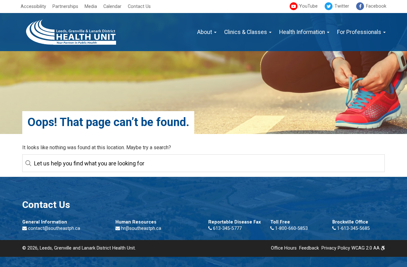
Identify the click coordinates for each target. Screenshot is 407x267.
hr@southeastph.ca (141, 228)
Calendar (112, 6)
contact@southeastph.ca (54, 228)
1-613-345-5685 (353, 228)
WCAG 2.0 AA (366, 248)
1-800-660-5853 (291, 228)
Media (91, 6)
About (205, 32)
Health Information (302, 32)
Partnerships (65, 6)
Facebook (375, 6)
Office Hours (284, 248)
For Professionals (360, 32)
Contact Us (139, 6)
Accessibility (33, 6)
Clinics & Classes (246, 32)
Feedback (309, 248)
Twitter (341, 6)
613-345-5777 (227, 228)
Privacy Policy (335, 248)
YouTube (308, 6)
